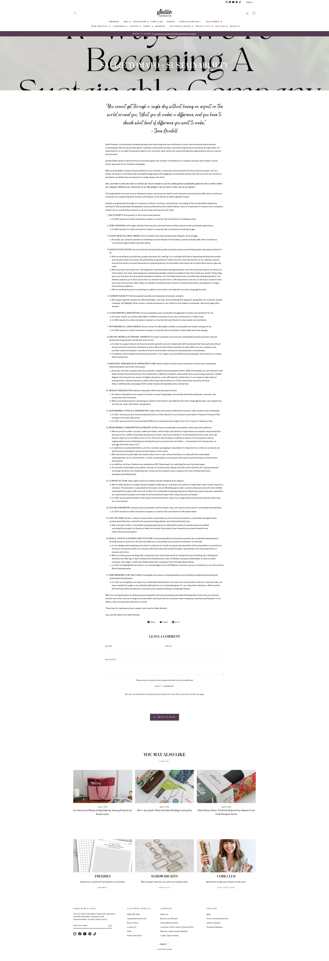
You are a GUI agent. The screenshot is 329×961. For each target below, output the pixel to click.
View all (164, 761)
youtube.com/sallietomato (124, 474)
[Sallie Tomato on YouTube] (84, 933)
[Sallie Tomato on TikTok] (94, 933)
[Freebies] (102, 855)
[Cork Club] (226, 855)
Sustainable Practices (169, 923)
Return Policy (133, 923)
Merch (233, 26)
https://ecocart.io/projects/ (124, 531)
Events (171, 22)
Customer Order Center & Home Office (177, 927)
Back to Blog (166, 717)
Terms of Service (192, 694)
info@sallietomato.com (137, 919)
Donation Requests (215, 927)
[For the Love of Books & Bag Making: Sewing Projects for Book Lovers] (102, 786)
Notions (220, 26)
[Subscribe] (110, 925)
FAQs (129, 931)
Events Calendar (213, 923)
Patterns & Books (180, 26)
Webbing (160, 26)
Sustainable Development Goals (134, 206)
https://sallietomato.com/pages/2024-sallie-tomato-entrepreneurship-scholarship (150, 383)
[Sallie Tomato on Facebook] (79, 933)
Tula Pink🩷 (213, 22)
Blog (209, 914)
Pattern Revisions (134, 936)
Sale (126, 22)
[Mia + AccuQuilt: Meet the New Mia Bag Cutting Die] (164, 786)
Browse (102, 887)
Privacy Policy (175, 694)
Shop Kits (164, 887)
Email (169, 646)
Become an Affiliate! (169, 919)
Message (111, 659)
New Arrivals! (100, 26)
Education (139, 22)
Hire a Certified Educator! (218, 919)
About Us (164, 914)
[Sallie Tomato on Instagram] (74, 933)
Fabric (147, 26)
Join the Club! (226, 887)
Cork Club (156, 22)
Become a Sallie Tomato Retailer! (174, 931)
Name (108, 646)
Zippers (134, 26)
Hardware (119, 26)
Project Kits (203, 26)
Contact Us (131, 927)
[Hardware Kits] (164, 855)
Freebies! (114, 22)
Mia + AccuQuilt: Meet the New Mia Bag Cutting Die (164, 810)
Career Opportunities (169, 936)
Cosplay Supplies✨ (190, 22)
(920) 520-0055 (133, 914)
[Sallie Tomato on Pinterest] (89, 933)
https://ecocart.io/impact (186, 494)
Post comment (164, 686)
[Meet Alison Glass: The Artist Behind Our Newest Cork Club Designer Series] (226, 786)
